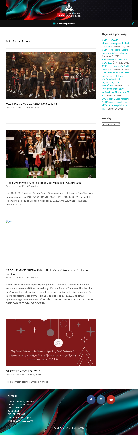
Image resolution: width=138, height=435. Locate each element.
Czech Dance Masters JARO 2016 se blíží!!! (32, 104)
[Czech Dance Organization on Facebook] (91, 399)
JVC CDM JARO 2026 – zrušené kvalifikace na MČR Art (116, 92)
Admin (26, 41)
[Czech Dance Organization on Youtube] (111, 399)
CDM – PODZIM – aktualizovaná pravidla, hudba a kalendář (116, 43)
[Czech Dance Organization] (69, 10)
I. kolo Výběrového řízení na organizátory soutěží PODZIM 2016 (44, 182)
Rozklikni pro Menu (66, 24)
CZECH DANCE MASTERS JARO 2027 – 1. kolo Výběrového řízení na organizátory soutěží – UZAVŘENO (115, 79)
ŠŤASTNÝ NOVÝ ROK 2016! (23, 371)
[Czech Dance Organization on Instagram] (101, 399)
